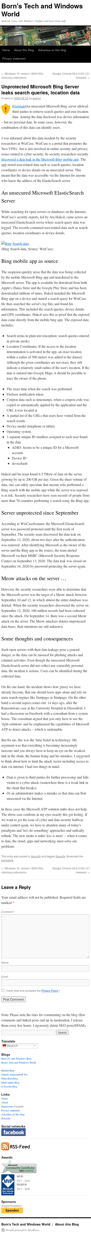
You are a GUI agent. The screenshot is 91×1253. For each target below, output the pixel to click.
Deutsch (12, 1045)
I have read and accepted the (33, 991)
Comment (8, 911)
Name (5, 962)
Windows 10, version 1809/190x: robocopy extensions (22, 75)
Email (4, 976)
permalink (7, 860)
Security (36, 856)
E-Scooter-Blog (9, 1086)
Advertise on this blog (52, 50)
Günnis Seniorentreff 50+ (14, 1074)
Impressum (7, 1106)
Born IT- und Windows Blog (16, 1058)
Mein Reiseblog (9, 1078)
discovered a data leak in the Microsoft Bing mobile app (40, 159)
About (4, 1102)
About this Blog (24, 50)
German (19, 106)
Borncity (5, 1118)
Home (6, 50)
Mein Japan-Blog (10, 1082)
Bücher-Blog (8, 1070)
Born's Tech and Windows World (42, 9)
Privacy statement (14, 58)
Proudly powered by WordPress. (23, 1230)
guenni (36, 98)
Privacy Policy (50, 990)
